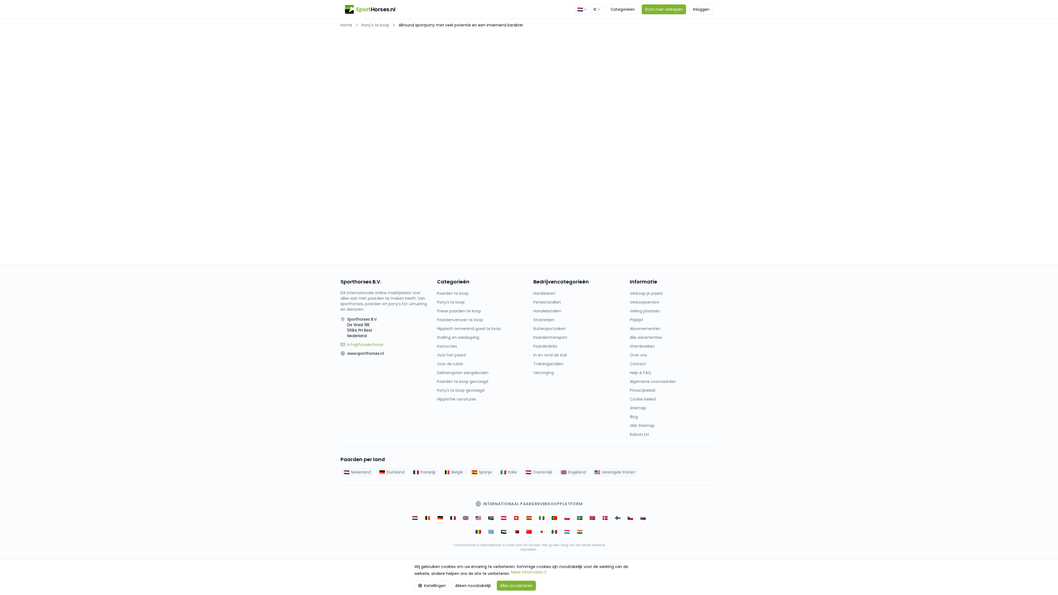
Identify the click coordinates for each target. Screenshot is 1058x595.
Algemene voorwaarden (653, 381)
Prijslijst (636, 320)
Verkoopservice (644, 302)
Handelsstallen (547, 311)
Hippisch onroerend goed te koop (469, 328)
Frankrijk (428, 472)
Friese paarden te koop (459, 311)
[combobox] (582, 9)
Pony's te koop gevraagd (460, 390)
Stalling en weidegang (458, 337)
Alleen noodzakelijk (473, 585)
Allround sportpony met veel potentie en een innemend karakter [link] (461, 25)
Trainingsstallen (548, 364)
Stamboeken (642, 346)
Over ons (638, 355)
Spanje (485, 472)
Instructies (447, 346)
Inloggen (701, 9)
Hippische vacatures (456, 399)
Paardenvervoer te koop (460, 320)
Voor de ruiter (450, 364)
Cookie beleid (643, 399)
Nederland (361, 472)
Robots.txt (639, 434)
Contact (638, 364)
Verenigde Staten (618, 472)
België (457, 472)
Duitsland (395, 472)
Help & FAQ (640, 372)
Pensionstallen (547, 302)
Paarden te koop (453, 293)
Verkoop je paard (646, 293)
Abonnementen (645, 328)
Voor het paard (451, 355)
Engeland (577, 472)
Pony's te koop (375, 25)
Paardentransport (550, 337)
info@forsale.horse (365, 344)
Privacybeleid (642, 390)
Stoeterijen (543, 320)
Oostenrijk (542, 472)
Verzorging (543, 372)
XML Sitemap (642, 425)
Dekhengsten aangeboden (462, 372)
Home (346, 25)
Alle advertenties (646, 337)
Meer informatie (526, 572)
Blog (634, 417)
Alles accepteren (516, 585)
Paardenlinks (545, 346)
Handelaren (544, 293)
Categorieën (623, 9)
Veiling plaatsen (645, 311)
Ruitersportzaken (549, 328)
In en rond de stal (550, 355)
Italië (512, 472)
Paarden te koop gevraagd (462, 381)
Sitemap (638, 408)
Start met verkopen (664, 9)
